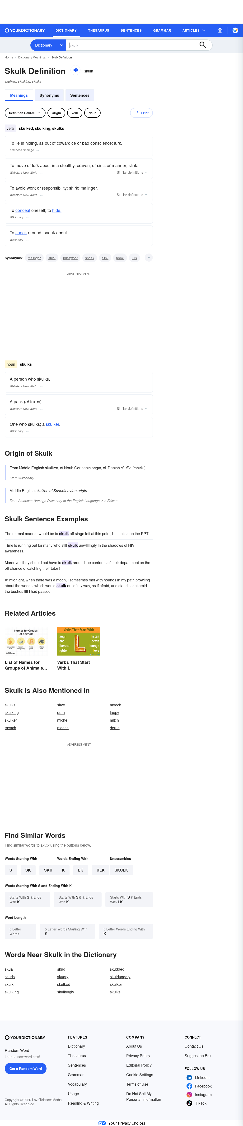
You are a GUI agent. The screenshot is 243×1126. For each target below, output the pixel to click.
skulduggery (120, 976)
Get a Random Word (25, 1068)
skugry (62, 976)
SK (28, 870)
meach (10, 727)
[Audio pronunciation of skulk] (75, 70)
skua (9, 969)
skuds (10, 976)
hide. (56, 210)
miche (62, 720)
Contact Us (194, 1046)
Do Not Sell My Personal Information (143, 1096)
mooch (115, 705)
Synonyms (49, 95)
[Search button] (205, 45)
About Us (134, 1046)
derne (115, 727)
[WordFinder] (235, 30)
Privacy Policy (138, 1055)
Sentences (79, 95)
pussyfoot (70, 257)
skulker (52, 424)
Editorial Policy (139, 1065)
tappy (114, 712)
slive (61, 705)
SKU (48, 870)
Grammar (76, 1074)
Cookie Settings (139, 1074)
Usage (73, 1093)
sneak (21, 232)
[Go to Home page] (25, 30)
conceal (22, 210)
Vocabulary (77, 1084)
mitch (114, 720)
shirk (52, 257)
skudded (117, 969)
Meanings (19, 95)
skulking (12, 712)
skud (61, 969)
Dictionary (43, 45)
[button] (220, 30)
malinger (34, 257)
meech (63, 727)
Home (9, 57)
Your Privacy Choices (126, 1123)
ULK (101, 870)
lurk (134, 257)
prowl (120, 257)
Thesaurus (77, 1055)
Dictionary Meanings (32, 57)
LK (80, 870)
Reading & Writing (83, 1103)
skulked (63, 984)
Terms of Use (137, 1084)
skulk (121, 870)
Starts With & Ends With (25, 899)
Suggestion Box (198, 1055)
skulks (10, 705)
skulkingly (65, 992)
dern (61, 712)
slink (105, 257)
